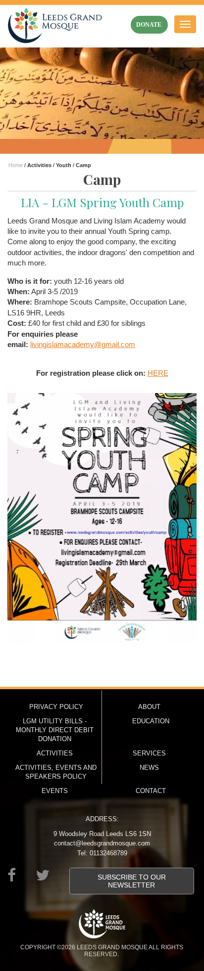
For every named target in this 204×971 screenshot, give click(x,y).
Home (15, 165)
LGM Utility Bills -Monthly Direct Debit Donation (55, 730)
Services (149, 753)
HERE (158, 373)
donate (148, 24)
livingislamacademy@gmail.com (82, 344)
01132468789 (108, 853)
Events (55, 790)
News (149, 767)
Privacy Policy (56, 706)
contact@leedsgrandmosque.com (102, 843)
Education (150, 721)
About (149, 706)
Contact (151, 790)
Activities (55, 753)
